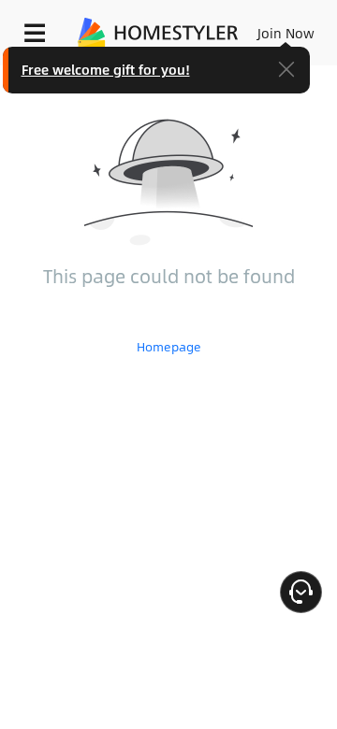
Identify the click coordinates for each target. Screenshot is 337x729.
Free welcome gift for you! (106, 69)
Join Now (286, 32)
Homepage (169, 346)
